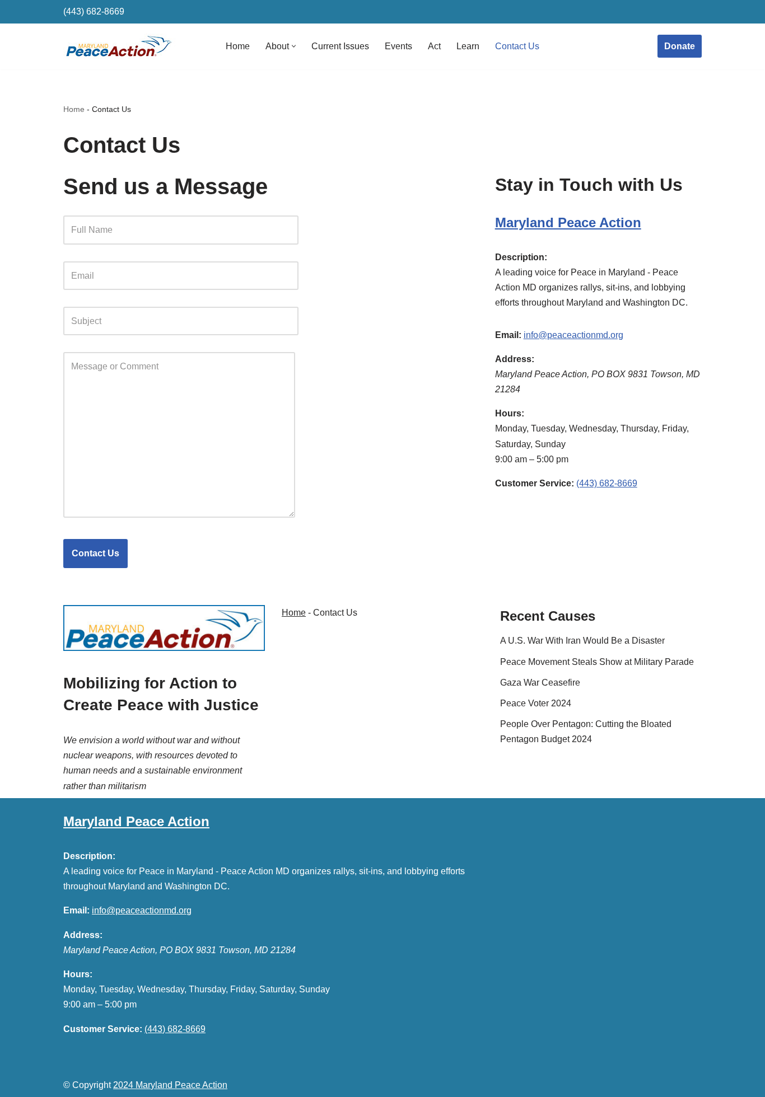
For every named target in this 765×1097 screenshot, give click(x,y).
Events (398, 46)
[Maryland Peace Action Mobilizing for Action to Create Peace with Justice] (119, 46)
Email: (508, 335)
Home (238, 46)
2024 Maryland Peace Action (170, 1085)
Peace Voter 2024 (535, 703)
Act (434, 46)
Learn (467, 46)
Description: (521, 257)
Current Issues (340, 46)
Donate (679, 46)
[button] (294, 46)
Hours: (509, 413)
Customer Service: (534, 483)
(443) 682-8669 (93, 11)
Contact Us (517, 46)
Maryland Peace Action (568, 222)
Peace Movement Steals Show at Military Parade (597, 662)
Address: (514, 359)
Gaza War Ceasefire (540, 682)
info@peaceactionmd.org (573, 335)
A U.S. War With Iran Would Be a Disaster (582, 640)
